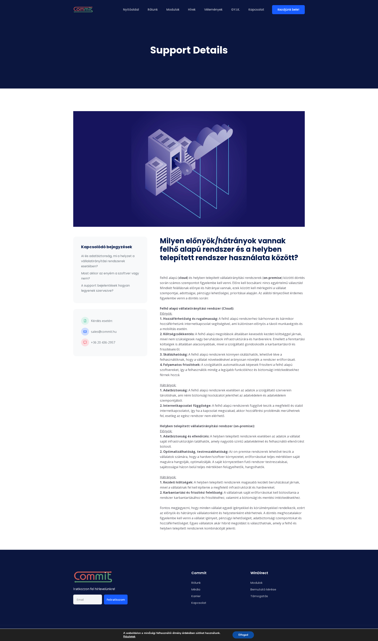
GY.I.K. (235, 9)
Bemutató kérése (263, 589)
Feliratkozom (116, 599)
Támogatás (259, 596)
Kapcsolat (256, 9)
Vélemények (213, 9)
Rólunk (153, 9)
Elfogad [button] (243, 635)
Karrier (196, 596)
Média (195, 589)
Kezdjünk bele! (288, 9)
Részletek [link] (129, 636)
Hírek (191, 9)
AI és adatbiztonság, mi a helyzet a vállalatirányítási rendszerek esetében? (107, 261)
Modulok (172, 9)
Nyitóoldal (131, 9)
